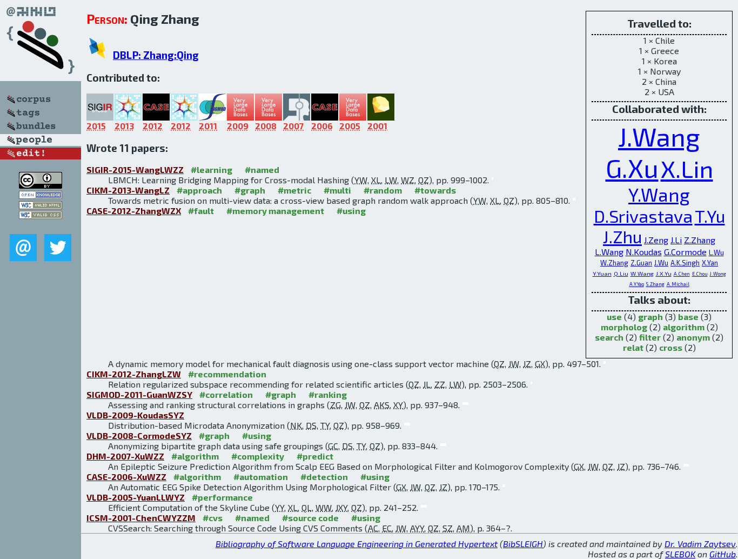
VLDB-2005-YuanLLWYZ (135, 497)
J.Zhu (622, 236)
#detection (324, 476)
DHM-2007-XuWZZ (125, 456)
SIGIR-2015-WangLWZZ (135, 169)
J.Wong (718, 274)
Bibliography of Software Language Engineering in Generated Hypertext (357, 543)
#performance (222, 497)
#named (262, 169)
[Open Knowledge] (40, 195)
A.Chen (682, 274)
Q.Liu (621, 273)
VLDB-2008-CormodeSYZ (139, 435)
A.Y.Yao (636, 284)
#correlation (226, 394)
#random (383, 190)
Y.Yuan (602, 273)
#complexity (257, 456)
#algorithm (195, 456)
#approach (199, 190)
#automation (260, 476)
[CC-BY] (40, 185)
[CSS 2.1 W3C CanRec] (40, 226)
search (609, 337)
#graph (249, 190)
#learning (211, 169)
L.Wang (609, 252)
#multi (337, 190)
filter (650, 337)
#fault (201, 210)
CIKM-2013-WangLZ (128, 190)
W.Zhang (614, 262)
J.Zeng (656, 240)
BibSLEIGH (523, 543)
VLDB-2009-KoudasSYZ (135, 415)
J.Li (676, 240)
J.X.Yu (664, 273)
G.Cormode (685, 252)
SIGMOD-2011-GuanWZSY (139, 394)
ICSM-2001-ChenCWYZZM (141, 518)
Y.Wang (659, 194)
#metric (294, 190)
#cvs (213, 518)
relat (633, 347)
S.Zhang (655, 284)
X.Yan (710, 262)
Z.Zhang (699, 240)
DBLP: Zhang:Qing (156, 55)
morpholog (624, 327)
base (688, 316)
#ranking (327, 394)
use (614, 316)
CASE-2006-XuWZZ (126, 476)
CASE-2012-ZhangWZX (133, 210)
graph (650, 316)
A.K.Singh (685, 262)
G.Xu (632, 167)
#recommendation (227, 374)
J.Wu (661, 262)
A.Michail (678, 284)
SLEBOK (680, 554)
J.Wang (659, 136)
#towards (435, 190)
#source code (310, 518)
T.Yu (710, 215)
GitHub (722, 554)
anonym (693, 337)
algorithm (684, 327)
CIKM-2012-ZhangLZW (133, 374)
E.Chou (700, 274)
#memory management (275, 210)
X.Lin (687, 168)
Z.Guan (641, 262)
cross (670, 347)
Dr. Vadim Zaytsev (700, 543)
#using (351, 210)
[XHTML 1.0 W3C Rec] (40, 206)
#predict (315, 456)
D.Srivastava (643, 215)
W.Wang (642, 273)
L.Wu (716, 252)
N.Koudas (644, 252)
